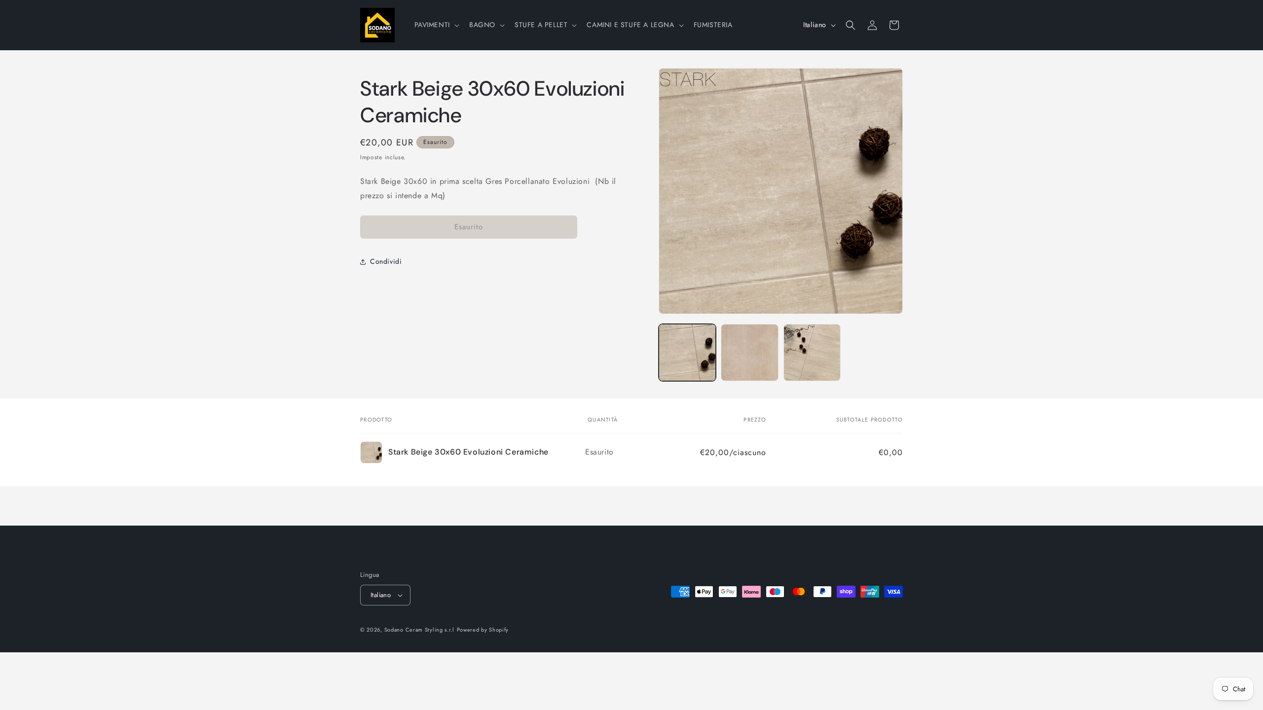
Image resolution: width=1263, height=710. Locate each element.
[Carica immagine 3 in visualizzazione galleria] (812, 352)
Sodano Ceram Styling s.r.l (419, 630)
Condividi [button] (386, 261)
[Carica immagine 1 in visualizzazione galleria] (687, 352)
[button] (436, 24)
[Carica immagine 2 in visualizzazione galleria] (749, 352)
